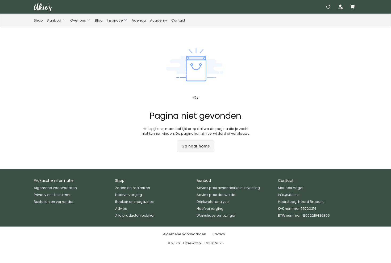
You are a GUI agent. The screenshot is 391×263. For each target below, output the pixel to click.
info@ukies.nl (289, 194)
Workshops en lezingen (216, 215)
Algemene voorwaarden (55, 188)
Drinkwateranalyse (213, 201)
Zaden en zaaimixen (132, 188)
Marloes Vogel (290, 188)
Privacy (219, 234)
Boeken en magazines (134, 201)
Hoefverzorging (128, 194)
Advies (121, 208)
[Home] (43, 7)
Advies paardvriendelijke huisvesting (228, 188)
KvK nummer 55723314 (297, 208)
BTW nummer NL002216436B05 (304, 215)
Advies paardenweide (216, 194)
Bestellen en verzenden (54, 201)
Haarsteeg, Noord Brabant (301, 201)
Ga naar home (195, 146)
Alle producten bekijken (135, 215)
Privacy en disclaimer (52, 194)
